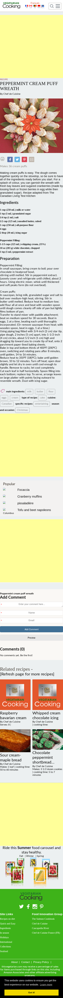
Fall (21, 856)
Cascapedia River (40, 928)
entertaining (41, 404)
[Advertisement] (31, 46)
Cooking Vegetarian (12, 6)
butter (40, 391)
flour (51, 391)
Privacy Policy (41, 962)
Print (3, 159)
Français (35, 3)
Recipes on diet (7, 919)
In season (4, 932)
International (6, 942)
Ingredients (5, 928)
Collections (5, 946)
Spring (40, 856)
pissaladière (25, 503)
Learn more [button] (46, 984)
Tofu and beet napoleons (34, 510)
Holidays (4, 937)
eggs (4, 397)
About (14, 962)
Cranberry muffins (29, 496)
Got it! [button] (31, 992)
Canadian (7, 404)
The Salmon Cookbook (43, 919)
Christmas (22, 410)
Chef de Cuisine (11, 94)
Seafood (4, 951)
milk (29, 391)
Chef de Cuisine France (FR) (46, 932)
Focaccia (23, 489)
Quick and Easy (7, 923)
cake (42, 397)
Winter (30, 856)
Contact (25, 962)
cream (15, 397)
